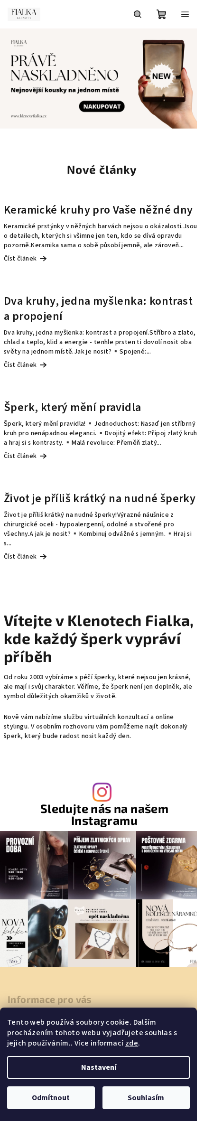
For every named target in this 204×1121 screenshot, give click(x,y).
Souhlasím (146, 1098)
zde (131, 1043)
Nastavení (98, 1067)
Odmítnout (51, 1098)
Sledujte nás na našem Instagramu (104, 814)
